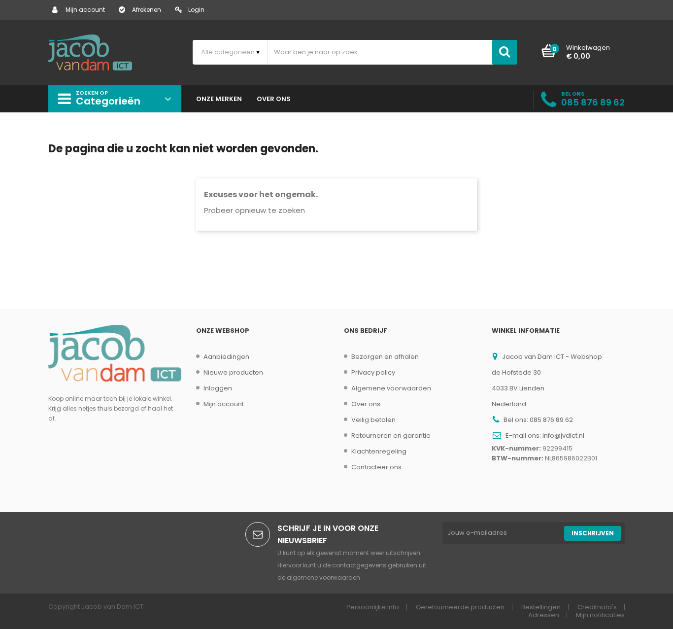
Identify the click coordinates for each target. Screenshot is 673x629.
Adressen (543, 615)
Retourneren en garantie (391, 435)
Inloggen (217, 388)
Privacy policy (373, 372)
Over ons (365, 404)
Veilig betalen (373, 419)
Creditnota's (597, 607)
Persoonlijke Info (372, 607)
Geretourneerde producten (460, 607)
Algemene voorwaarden (391, 388)
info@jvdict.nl (563, 435)
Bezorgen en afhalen (385, 356)
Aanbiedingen (226, 356)
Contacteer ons (376, 467)
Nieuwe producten (233, 372)
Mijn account (85, 9)
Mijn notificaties (600, 615)
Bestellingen (541, 607)
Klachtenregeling (378, 451)
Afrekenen (146, 9)
